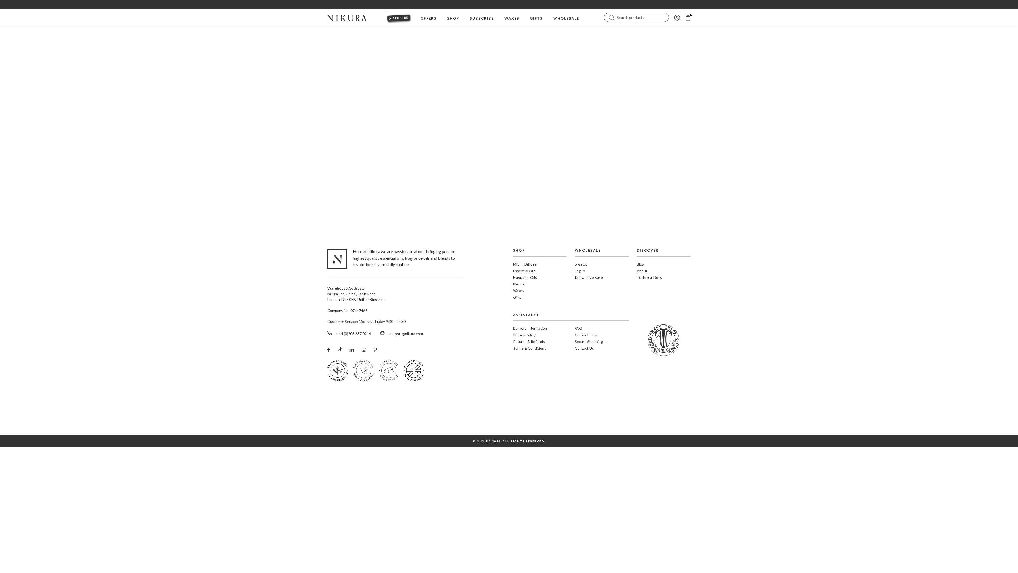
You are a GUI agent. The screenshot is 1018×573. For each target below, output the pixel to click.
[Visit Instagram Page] (364, 349)
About (642, 270)
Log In (580, 270)
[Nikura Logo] (347, 17)
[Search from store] (611, 16)
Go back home (509, 182)
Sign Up (581, 264)
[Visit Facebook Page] (328, 349)
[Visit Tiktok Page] (339, 349)
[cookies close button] (1010, 543)
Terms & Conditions (529, 348)
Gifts (517, 297)
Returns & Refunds (529, 341)
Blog (640, 264)
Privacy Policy (524, 335)
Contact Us (584, 348)
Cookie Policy (586, 335)
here (907, 557)
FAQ (578, 328)
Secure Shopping (589, 341)
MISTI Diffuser (525, 264)
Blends (518, 284)
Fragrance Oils (525, 277)
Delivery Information (530, 328)
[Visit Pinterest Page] (375, 349)
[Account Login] (677, 17)
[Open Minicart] (688, 17)
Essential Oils (524, 270)
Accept (994, 554)
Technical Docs (649, 277)
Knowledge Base (589, 277)
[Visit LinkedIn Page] (351, 349)
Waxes (518, 290)
